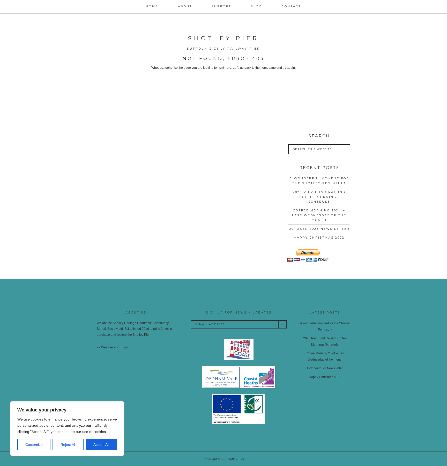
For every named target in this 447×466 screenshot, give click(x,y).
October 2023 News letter (319, 229)
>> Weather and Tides (112, 347)
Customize (34, 444)
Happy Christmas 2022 (319, 237)
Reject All (68, 444)
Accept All (101, 444)
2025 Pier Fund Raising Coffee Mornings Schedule (319, 196)
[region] (67, 428)
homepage (268, 68)
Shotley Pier (223, 38)
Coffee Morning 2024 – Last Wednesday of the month (319, 215)
